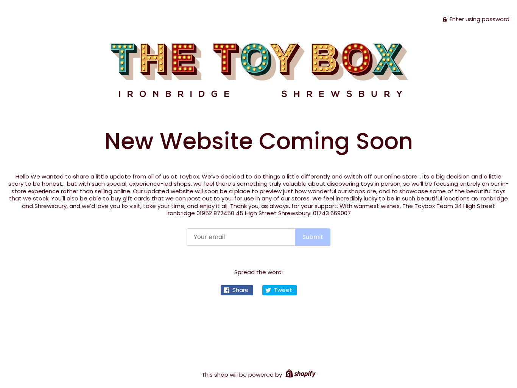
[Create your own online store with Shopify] (299, 375)
